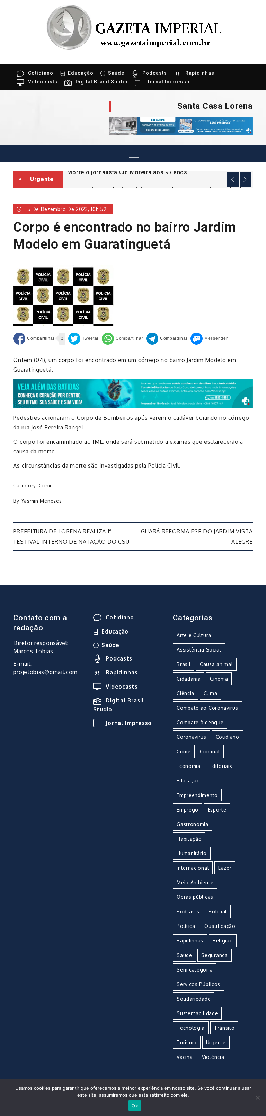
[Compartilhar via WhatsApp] (122, 339)
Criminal (210, 751)
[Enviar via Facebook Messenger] (209, 339)
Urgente (216, 1042)
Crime (46, 485)
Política (186, 926)
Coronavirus (191, 737)
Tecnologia (191, 1028)
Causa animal (216, 664)
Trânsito (224, 1028)
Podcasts (154, 73)
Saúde (116, 73)
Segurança (214, 955)
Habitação (189, 839)
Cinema (219, 679)
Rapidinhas (199, 73)
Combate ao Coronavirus (207, 708)
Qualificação (219, 926)
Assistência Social (199, 650)
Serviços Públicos (198, 984)
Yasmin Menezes (41, 501)
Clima (211, 693)
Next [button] (245, 179)
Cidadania (189, 679)
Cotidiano (40, 73)
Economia (189, 766)
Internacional (193, 868)
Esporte (217, 810)
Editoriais (221, 766)
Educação (81, 73)
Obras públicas (195, 897)
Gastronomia (193, 824)
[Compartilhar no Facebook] (33, 339)
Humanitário (192, 853)
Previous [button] (233, 179)
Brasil (183, 664)
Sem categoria (195, 970)
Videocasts (42, 82)
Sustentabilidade (197, 1013)
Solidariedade (194, 999)
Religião (223, 941)
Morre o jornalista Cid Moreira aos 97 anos (127, 172)
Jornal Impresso (168, 82)
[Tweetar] (83, 339)
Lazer (225, 868)
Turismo (187, 1042)
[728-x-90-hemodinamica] (181, 125)
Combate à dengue (200, 722)
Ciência (185, 693)
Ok (135, 1105)
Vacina (185, 1057)
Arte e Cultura (194, 635)
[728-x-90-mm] (132, 393)
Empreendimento (197, 795)
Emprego (187, 810)
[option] (158, 171)
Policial (218, 911)
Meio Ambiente (195, 882)
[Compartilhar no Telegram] (166, 339)
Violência (213, 1057)
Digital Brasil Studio (102, 82)
